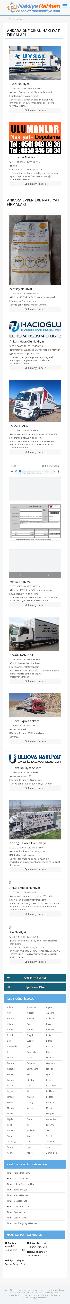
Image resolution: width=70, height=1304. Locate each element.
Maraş (30, 1108)
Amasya (50, 1012)
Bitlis (48, 1035)
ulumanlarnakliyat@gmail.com (27, 169)
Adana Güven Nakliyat (24, 1184)
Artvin (10, 1024)
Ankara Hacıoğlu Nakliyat (27, 341)
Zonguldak (51, 1152)
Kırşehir (30, 1096)
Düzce (49, 1052)
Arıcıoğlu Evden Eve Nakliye (28, 843)
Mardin (49, 1108)
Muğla (10, 1113)
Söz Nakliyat (18, 932)
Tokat (29, 1141)
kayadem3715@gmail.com (25, 353)
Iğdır (48, 1074)
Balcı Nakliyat (20, 1200)
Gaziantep (51, 1063)
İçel (28, 1074)
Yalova (10, 1152)
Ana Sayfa (16, 19)
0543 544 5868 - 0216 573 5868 (26, 88)
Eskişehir (31, 1063)
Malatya (50, 1102)
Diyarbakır (32, 1052)
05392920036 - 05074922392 (25, 772)
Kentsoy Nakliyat (21, 289)
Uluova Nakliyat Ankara (26, 768)
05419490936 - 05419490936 (25, 161)
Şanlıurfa (31, 1130)
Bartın (10, 1029)
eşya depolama (40, 1297)
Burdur (30, 1040)
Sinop (10, 1136)
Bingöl (30, 1035)
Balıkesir (50, 1024)
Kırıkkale (50, 1091)
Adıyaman (31, 1007)
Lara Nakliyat (20, 1217)
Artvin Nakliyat (21, 1195)
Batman (30, 1029)
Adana (10, 1007)
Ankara (10, 1018)
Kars (29, 1085)
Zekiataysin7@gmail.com (25, 593)
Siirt (48, 1130)
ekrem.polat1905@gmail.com (27, 437)
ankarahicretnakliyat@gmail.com (29, 899)
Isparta (10, 1080)
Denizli (10, 1052)
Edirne (10, 1057)
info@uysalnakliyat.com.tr (25, 95)
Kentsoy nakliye (20, 582)
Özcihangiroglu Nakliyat (25, 1223)
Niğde (10, 1119)
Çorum (49, 1046)
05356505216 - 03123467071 (25, 892)
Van (48, 1147)
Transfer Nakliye (22, 1212)
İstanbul (30, 1080)
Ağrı (9, 1012)
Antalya (30, 1018)
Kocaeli (49, 1096)
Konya (10, 1102)
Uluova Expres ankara (24, 721)
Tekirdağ (11, 1141)
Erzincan (50, 1057)
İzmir (48, 1080)
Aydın (29, 1024)
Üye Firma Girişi (35, 977)
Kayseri (10, 1091)
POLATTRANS (19, 426)
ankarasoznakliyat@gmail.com (28, 947)
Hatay (10, 1074)
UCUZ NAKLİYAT (22, 1178)
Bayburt (50, 1029)
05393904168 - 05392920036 (25, 725)
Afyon (49, 1007)
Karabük (11, 1085)
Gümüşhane (32, 1068)
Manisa (10, 1108)
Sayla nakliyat (20, 1189)
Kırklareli (11, 1096)
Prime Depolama (22, 1172)
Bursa (49, 1040)
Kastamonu (51, 1085)
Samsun (11, 1130)
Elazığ (29, 1057)
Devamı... (21, 105)
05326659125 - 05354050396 (25, 659)
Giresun (11, 1068)
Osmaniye (51, 1119)
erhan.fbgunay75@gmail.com (27, 779)
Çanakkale (12, 1046)
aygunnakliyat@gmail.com (25, 666)
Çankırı (30, 1046)
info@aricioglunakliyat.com (26, 855)
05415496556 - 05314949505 (25, 430)
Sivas (29, 1136)
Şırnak (49, 1136)
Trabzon (50, 1141)
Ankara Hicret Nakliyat (25, 888)
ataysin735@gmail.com (24, 300)
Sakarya (50, 1124)
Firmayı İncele (36, 110)
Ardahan (50, 1018)
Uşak (29, 1147)
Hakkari (50, 1068)
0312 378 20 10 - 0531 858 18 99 (27, 847)
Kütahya (30, 1102)
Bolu (9, 1040)
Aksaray (30, 1012)
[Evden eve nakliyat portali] (9, 19)
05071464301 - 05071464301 (25, 936)
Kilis (28, 1091)
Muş (29, 1113)
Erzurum (11, 1063)
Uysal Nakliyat (19, 84)
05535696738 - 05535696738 (25, 293)
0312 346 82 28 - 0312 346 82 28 (27, 346)
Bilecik (10, 1035)
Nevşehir (50, 1113)
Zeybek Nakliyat (21, 1206)
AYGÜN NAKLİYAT (21, 655)
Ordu (29, 1119)
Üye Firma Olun (35, 987)
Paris (9, 1124)
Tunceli (10, 1147)
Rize (29, 1124)
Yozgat (30, 1152)
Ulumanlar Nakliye (22, 157)
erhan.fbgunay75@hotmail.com (28, 733)
